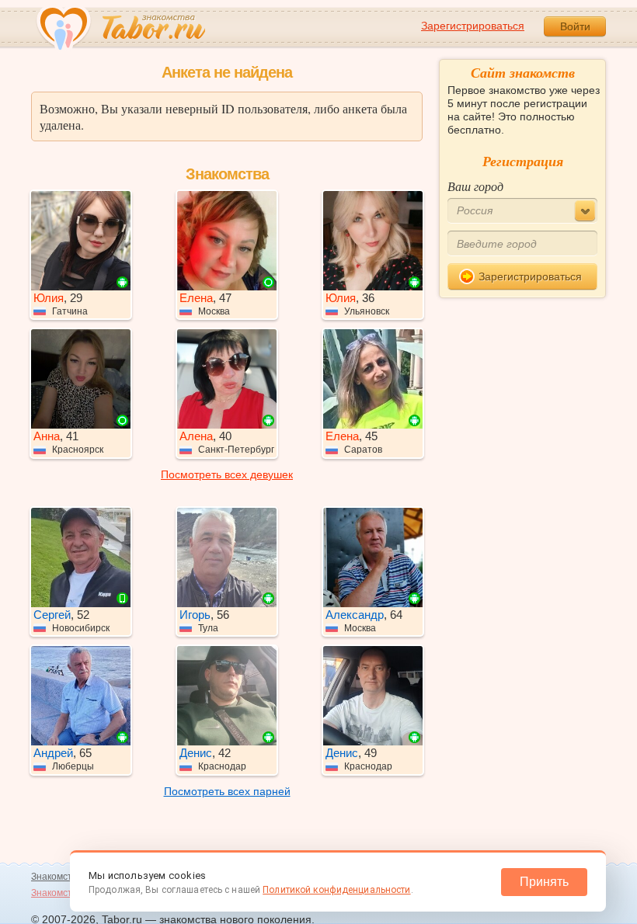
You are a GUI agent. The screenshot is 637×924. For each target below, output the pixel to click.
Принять (544, 881)
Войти (575, 26)
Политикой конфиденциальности (336, 889)
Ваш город (475, 186)
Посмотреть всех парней (227, 791)
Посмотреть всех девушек (227, 474)
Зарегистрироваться (472, 25)
